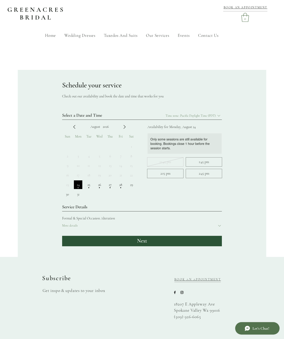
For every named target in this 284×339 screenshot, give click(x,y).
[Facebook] (175, 292)
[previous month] (74, 127)
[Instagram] (182, 292)
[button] (245, 17)
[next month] (124, 127)
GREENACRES (36, 10)
